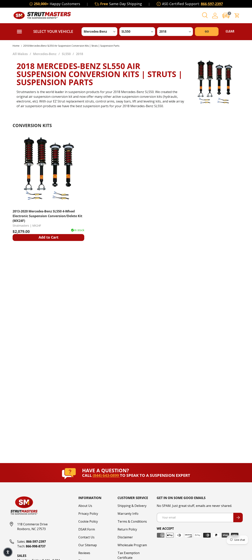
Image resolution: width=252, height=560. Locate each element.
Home (16, 46)
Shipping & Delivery (132, 506)
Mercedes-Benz (45, 54)
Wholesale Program (132, 545)
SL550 (66, 54)
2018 (79, 54)
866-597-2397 (212, 3)
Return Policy (127, 529)
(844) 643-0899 (106, 475)
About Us (85, 506)
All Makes (20, 54)
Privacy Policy (88, 513)
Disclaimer (125, 537)
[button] (226, 15)
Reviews (84, 553)
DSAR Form (86, 529)
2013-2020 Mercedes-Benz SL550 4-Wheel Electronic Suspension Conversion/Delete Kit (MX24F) (47, 216)
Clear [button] (230, 31)
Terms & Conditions (132, 521)
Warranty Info (128, 513)
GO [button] (207, 31)
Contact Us (86, 537)
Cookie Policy (88, 521)
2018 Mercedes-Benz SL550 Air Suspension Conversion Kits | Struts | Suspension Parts (71, 46)
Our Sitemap (87, 545)
